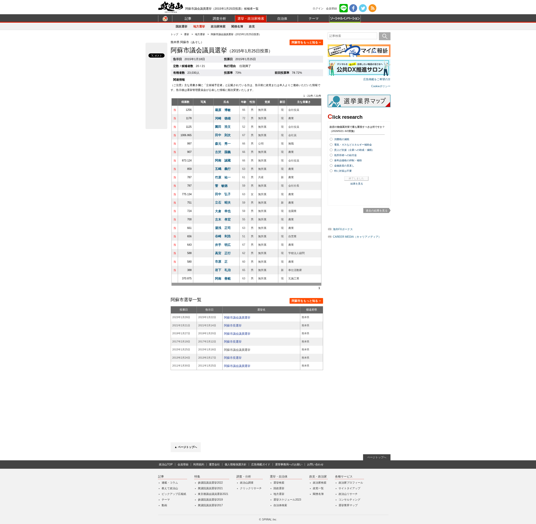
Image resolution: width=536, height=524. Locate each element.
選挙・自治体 (278, 476)
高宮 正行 (223, 253)
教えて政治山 (170, 488)
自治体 (282, 18)
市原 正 (221, 261)
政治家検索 (218, 26)
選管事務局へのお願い (288, 464)
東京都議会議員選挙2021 (213, 494)
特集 (197, 476)
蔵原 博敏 (223, 110)
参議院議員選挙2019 (210, 499)
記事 (188, 18)
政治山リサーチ (348, 494)
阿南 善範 (223, 278)
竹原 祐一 (223, 177)
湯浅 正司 (223, 228)
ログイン (318, 8)
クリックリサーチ (251, 488)
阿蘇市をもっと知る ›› (306, 42)
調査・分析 (243, 476)
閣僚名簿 (237, 26)
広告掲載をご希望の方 (376, 79)
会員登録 (331, 8)
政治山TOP (166, 464)
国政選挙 (181, 26)
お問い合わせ (315, 464)
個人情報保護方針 (235, 464)
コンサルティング (349, 499)
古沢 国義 (223, 152)
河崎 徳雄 (223, 118)
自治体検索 (280, 505)
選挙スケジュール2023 (287, 499)
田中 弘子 (223, 194)
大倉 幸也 (223, 211)
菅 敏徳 (221, 185)
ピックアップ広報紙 (174, 494)
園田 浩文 (223, 126)
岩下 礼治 (223, 270)
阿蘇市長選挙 (233, 325)
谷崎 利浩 (223, 236)
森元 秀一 (223, 143)
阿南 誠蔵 (223, 160)
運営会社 (214, 464)
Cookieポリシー (380, 86)
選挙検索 (278, 482)
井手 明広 (223, 245)
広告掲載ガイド (260, 464)
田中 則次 (223, 135)
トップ (174, 34)
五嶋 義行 (223, 168)
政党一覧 (318, 488)
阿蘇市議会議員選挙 (237, 317)
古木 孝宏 (223, 219)
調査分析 (219, 18)
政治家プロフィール (351, 482)
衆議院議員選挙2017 (210, 505)
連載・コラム (170, 482)
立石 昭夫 (223, 202)
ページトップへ (376, 457)
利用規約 (198, 464)
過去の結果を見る (377, 210)
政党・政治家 (318, 476)
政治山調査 (247, 482)
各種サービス (344, 476)
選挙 (186, 34)
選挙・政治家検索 (250, 18)
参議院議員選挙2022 (210, 482)
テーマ (314, 18)
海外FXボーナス (343, 229)
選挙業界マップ (348, 505)
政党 (252, 26)
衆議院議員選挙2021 (210, 488)
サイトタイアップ (349, 488)
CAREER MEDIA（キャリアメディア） (357, 236)
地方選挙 (199, 26)
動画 (164, 505)
